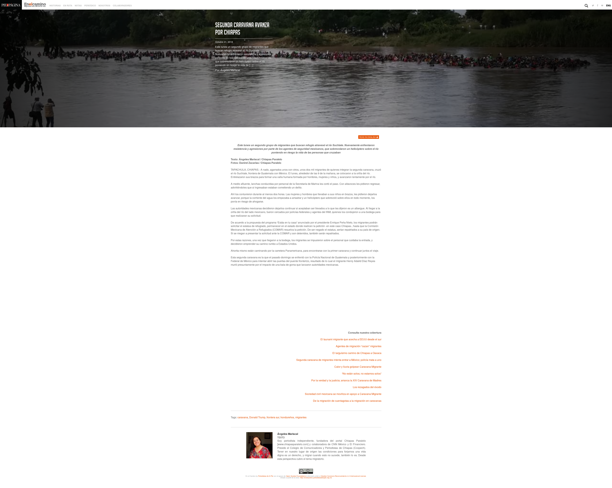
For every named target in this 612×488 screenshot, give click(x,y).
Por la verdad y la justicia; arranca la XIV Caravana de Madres (346, 380)
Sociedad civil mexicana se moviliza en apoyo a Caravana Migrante (343, 394)
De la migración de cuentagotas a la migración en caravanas (347, 401)
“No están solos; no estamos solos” (361, 373)
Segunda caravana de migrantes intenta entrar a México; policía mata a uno (338, 360)
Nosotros (104, 5)
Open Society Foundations (296, 476)
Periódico (90, 5)
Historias (55, 5)
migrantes (300, 417)
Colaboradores (122, 5)
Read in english (367, 137)
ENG (608, 5)
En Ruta (67, 5)
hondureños (287, 417)
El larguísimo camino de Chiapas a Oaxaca (356, 353)
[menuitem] (593, 5)
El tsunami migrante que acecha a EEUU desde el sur (351, 339)
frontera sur (273, 417)
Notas (78, 5)
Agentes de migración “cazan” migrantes (358, 346)
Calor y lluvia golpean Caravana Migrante (357, 366)
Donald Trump (257, 417)
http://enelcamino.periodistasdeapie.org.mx (316, 478)
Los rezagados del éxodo (367, 387)
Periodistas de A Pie (265, 476)
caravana (242, 417)
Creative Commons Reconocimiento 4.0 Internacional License (343, 476)
